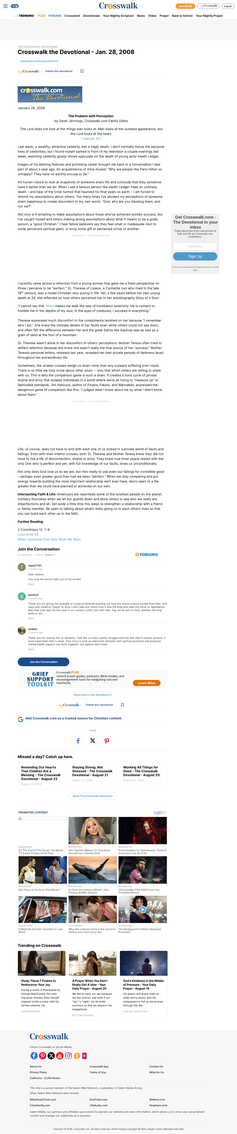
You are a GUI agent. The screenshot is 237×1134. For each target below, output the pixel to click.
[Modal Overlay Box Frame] (118, 567)
